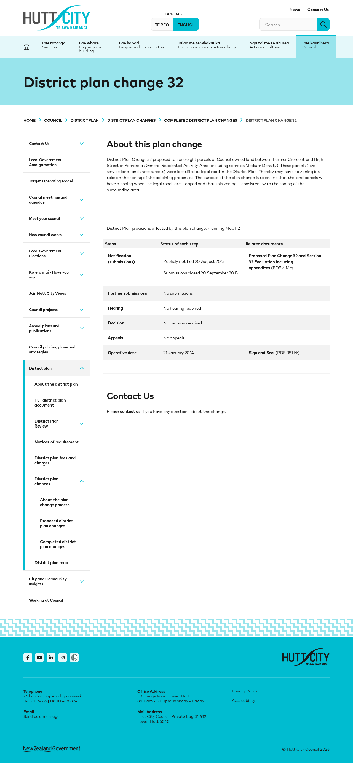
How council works (45, 234)
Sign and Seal (262, 353)
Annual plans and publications (44, 328)
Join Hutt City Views (47, 293)
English (186, 24)
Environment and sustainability (207, 47)
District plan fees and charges (55, 460)
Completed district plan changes (200, 120)
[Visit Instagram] (62, 657)
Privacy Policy (244, 691)
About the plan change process (55, 502)
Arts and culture (264, 47)
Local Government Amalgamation (45, 162)
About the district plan (56, 384)
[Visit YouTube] (39, 657)
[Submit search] (323, 24)
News (295, 9)
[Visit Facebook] (27, 657)
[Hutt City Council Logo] (56, 18)
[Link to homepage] (306, 657)
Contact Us (318, 9)
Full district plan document (50, 402)
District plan (85, 120)
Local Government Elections (45, 253)
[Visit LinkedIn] (51, 657)
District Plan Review (46, 423)
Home (29, 120)
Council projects (43, 309)
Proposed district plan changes (56, 523)
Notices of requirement (56, 442)
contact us (130, 411)
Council (309, 47)
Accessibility (243, 700)
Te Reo (162, 24)
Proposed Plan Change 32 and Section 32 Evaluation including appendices (285, 262)
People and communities (142, 47)
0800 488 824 (63, 701)
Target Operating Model (51, 180)
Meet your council (44, 218)
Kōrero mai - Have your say (49, 274)
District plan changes (131, 120)
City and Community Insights (47, 581)
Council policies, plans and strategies (52, 349)
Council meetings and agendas (48, 199)
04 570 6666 (35, 701)
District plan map (51, 562)
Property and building (91, 48)
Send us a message (41, 716)
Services (50, 47)
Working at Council (46, 600)
